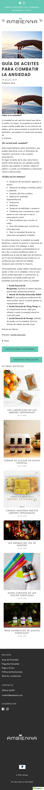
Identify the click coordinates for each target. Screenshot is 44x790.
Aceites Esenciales (17, 334)
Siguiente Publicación (26, 359)
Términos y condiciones (11, 676)
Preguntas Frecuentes (10, 663)
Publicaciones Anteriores (20, 349)
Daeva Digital (29, 782)
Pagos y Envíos (8, 667)
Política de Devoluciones (12, 671)
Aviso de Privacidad (10, 659)
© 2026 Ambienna (22, 775)
